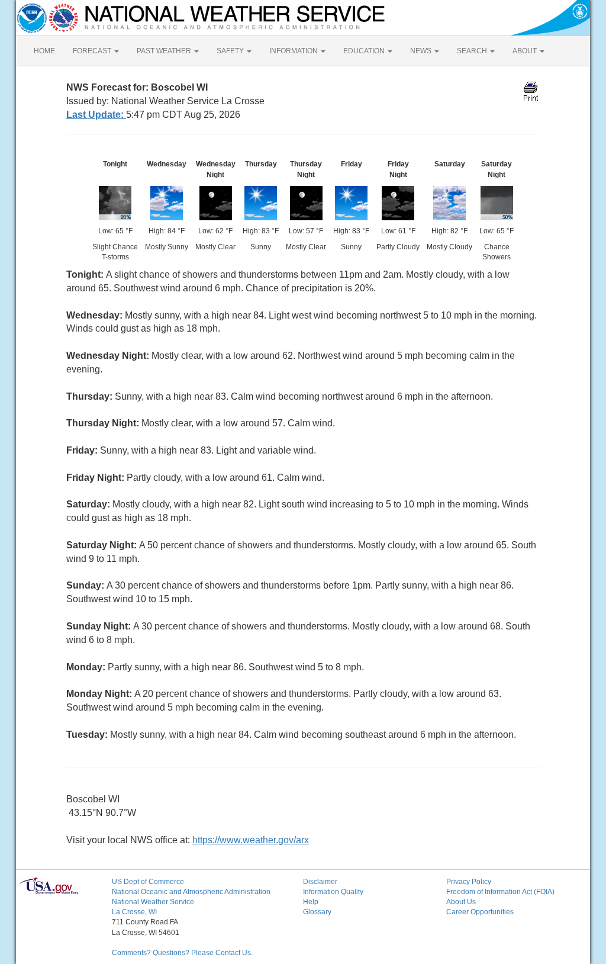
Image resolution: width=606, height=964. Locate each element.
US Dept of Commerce (148, 882)
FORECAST (93, 51)
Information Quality (333, 892)
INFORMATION (294, 51)
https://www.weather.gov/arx (250, 840)
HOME (44, 51)
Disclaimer (320, 882)
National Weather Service (153, 902)
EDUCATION (364, 51)
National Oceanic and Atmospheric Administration (191, 892)
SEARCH (473, 51)
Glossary (317, 912)
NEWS (421, 51)
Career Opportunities (480, 912)
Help (310, 902)
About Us (461, 902)
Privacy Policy (468, 882)
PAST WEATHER (165, 51)
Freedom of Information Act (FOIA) (500, 892)
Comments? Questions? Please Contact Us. (182, 953)
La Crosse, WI (134, 912)
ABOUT (525, 51)
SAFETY (231, 51)
